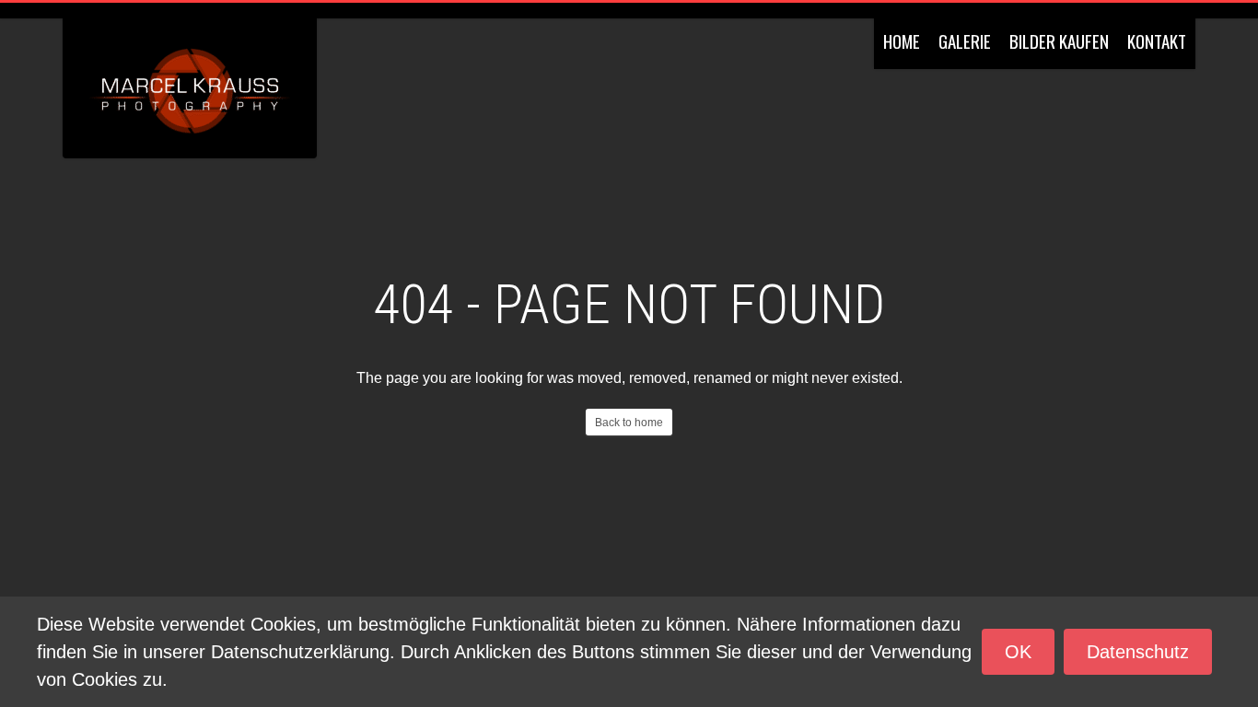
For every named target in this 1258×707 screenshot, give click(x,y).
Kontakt (1156, 40)
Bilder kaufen (1059, 40)
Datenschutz (1138, 652)
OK (1018, 652)
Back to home (629, 422)
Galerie (964, 40)
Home (901, 40)
